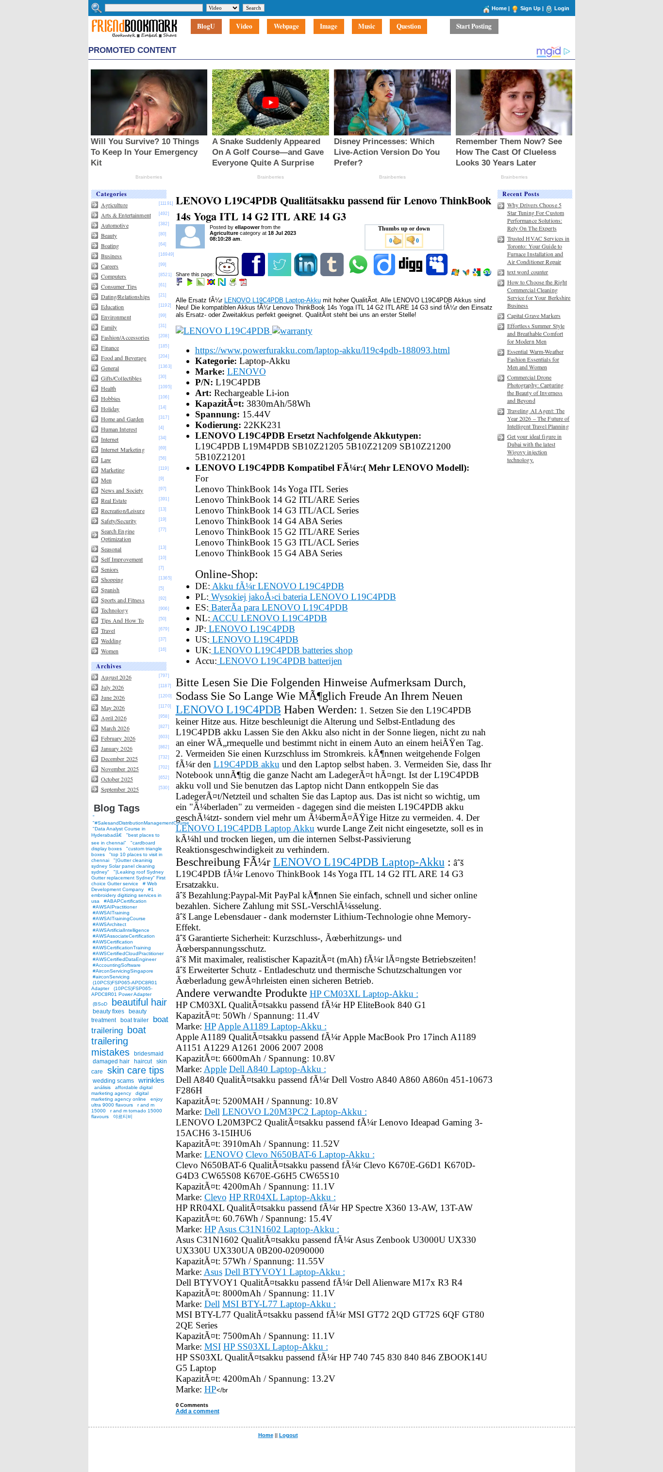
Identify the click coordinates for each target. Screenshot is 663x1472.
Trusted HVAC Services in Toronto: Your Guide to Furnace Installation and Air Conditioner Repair (538, 249)
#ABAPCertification (125, 901)
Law (106, 459)
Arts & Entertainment (126, 215)
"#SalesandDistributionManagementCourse (141, 823)
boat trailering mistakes (118, 1041)
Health (108, 388)
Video (244, 27)
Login (561, 8)
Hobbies (111, 398)
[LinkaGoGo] (211, 284)
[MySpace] (437, 274)
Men (106, 480)
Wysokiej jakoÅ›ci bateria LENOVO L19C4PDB (302, 597)
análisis (102, 1087)
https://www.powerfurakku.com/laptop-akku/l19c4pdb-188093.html (322, 350)
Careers (110, 266)
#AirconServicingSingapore (123, 971)
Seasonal (111, 549)
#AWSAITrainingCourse (119, 918)
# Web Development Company (124, 886)
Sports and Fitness (123, 600)
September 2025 (120, 789)
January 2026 (117, 748)
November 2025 (120, 769)
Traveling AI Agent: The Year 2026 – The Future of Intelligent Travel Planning (538, 418)
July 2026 (112, 687)
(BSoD (100, 1004)
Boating (110, 245)
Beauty (109, 235)
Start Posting (474, 27)
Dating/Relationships (125, 296)
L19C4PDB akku (247, 764)
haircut (143, 1061)
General (110, 368)
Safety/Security (119, 521)
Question (409, 27)
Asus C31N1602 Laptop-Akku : (278, 1229)
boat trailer (134, 1020)
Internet (110, 439)
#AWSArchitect (109, 924)
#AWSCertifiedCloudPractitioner (128, 953)
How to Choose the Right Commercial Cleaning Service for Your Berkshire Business (539, 293)
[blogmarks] (190, 284)
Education (112, 307)
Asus (213, 1272)
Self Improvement (122, 559)
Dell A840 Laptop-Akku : (277, 1069)
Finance (110, 347)
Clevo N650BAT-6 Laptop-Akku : (310, 1154)
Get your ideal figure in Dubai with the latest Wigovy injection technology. (534, 447)
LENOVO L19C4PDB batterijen (279, 661)
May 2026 (113, 707)
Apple (215, 1069)
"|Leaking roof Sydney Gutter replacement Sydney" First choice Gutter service (128, 877)
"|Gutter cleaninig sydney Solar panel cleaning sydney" (123, 866)
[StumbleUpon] (488, 274)
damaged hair (111, 1061)
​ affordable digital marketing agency (121, 1090)
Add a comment (197, 1411)
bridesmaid (149, 1053)
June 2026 (113, 697)
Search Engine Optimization (118, 535)
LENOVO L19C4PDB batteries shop (282, 650)
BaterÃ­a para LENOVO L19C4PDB (278, 607)
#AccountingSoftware (117, 965)
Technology (114, 610)
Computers (114, 276)
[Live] (456, 274)
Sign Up (530, 8)
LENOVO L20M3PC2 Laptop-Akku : (294, 1112)
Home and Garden (122, 419)
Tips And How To (122, 620)
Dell (212, 1112)
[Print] (233, 284)
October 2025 (117, 779)
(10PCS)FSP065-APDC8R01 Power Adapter (121, 991)
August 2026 (116, 677)
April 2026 (114, 718)
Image (328, 27)
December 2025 (119, 758)
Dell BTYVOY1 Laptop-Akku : (285, 1272)
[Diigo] (385, 274)
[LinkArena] (201, 284)
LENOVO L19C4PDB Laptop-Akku (272, 300)
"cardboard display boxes (123, 845)
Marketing (113, 470)
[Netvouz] (222, 284)
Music (366, 27)
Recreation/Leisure (123, 510)
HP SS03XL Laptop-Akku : (275, 1346)
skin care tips (135, 1070)
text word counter (527, 272)
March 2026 (115, 728)
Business (111, 256)
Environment (116, 317)
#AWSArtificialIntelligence (121, 930)
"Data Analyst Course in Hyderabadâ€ (118, 832)
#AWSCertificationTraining (122, 947)
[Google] (477, 274)
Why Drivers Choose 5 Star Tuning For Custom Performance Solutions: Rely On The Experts (535, 216)
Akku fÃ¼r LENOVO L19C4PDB (277, 586)
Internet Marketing (123, 449)
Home (499, 8)
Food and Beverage (124, 358)
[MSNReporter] (466, 274)
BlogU (206, 27)
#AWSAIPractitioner (115, 907)
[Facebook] (254, 274)
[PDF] (244, 284)
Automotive (115, 225)
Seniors (110, 569)
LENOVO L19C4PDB (250, 629)
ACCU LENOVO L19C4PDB (268, 618)
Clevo (215, 1197)
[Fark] (180, 284)
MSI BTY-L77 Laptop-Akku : (279, 1304)
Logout (288, 1435)
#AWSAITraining (111, 912)
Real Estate (114, 500)
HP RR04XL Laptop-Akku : (282, 1197)
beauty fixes (108, 1011)
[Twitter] (280, 274)
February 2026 (118, 738)
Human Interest (119, 429)
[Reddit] (227, 274)
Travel (108, 630)
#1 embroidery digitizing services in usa (126, 895)
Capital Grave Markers (534, 315)
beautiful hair (139, 1002)
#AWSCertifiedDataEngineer (124, 959)
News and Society (122, 490)
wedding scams (113, 1080)
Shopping (112, 579)
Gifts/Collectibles (121, 378)
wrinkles (151, 1080)
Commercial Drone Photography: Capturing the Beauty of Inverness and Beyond (535, 388)
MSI (212, 1346)
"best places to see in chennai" (125, 838)
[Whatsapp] (359, 274)
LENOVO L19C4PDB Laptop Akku (245, 828)
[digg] (411, 274)
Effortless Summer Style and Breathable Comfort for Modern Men (536, 333)
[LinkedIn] (306, 274)
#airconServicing (111, 976)
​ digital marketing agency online (120, 1096)
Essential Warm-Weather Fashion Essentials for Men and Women (535, 359)
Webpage (286, 27)
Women (110, 651)
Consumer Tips (119, 286)
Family (109, 327)
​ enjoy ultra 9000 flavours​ (127, 1102)
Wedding (111, 641)
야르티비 (123, 1116)
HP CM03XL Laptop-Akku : (364, 994)
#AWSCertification (113, 941)
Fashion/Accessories (125, 337)
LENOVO (246, 371)
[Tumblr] (332, 274)
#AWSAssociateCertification (124, 936)
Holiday (110, 409)
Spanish (110, 590)
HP (210, 1026)
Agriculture (114, 205)
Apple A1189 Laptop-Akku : (272, 1026)
